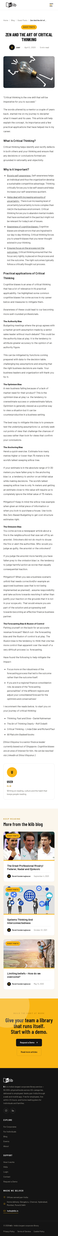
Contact (6, 1176)
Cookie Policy (39, 1231)
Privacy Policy (8, 1231)
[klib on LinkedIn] (12, 1110)
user (10, 782)
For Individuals (9, 1131)
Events (6, 1141)
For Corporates (9, 1127)
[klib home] (11, 5)
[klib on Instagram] (6, 1110)
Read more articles (29, 1052)
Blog (13, 20)
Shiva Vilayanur (26, 755)
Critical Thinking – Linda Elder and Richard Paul (31, 729)
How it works (8, 1162)
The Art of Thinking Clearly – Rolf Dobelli (27, 723)
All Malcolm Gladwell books (20, 734)
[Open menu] (51, 5)
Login (5, 1172)
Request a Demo (27, 1042)
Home (5, 20)
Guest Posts (22, 20)
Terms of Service (24, 1231)
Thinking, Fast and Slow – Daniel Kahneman (29, 718)
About (6, 1146)
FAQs (5, 1167)
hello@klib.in (12, 1211)
